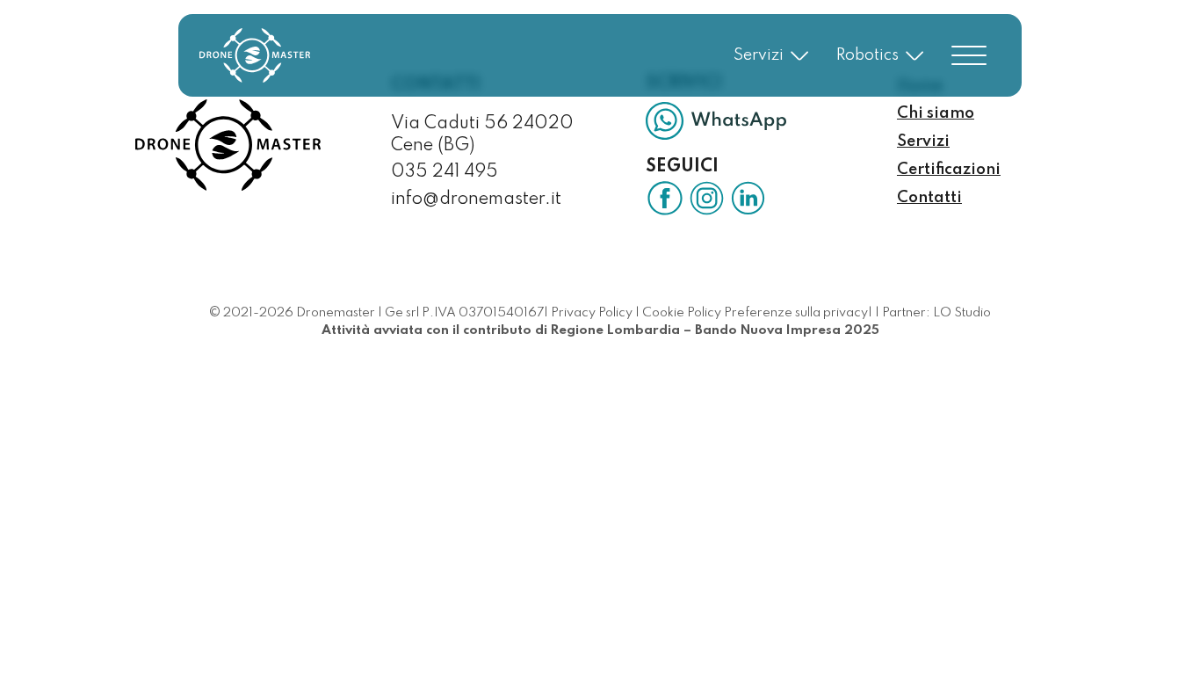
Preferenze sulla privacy (796, 313)
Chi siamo (935, 113)
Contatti (929, 198)
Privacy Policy (592, 313)
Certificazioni (949, 170)
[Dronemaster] (254, 55)
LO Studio (962, 313)
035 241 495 (444, 172)
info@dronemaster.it (476, 199)
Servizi (923, 141)
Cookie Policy (681, 313)
